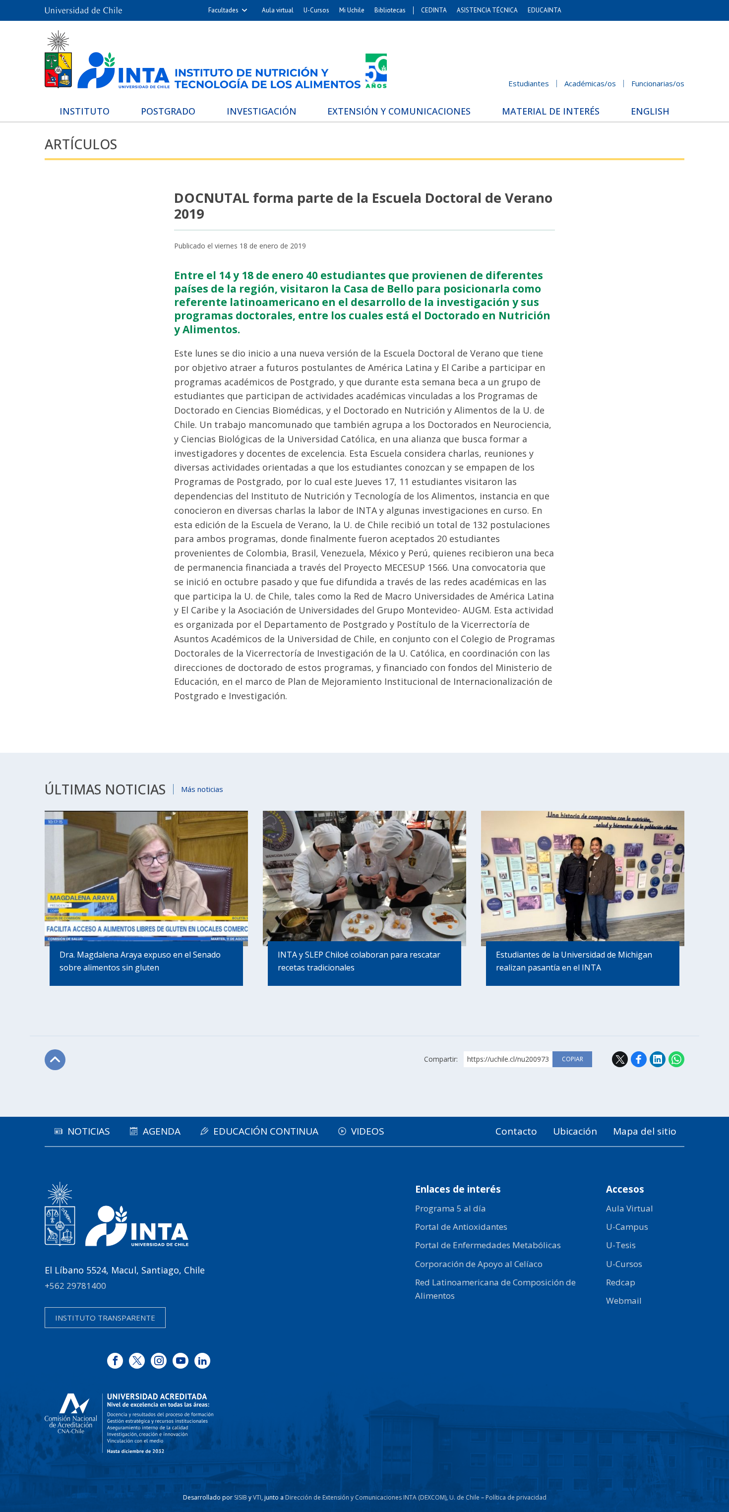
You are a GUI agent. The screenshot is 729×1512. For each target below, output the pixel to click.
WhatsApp (676, 1059)
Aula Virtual (629, 1208)
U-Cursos (316, 10)
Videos (367, 1131)
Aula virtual (278, 10)
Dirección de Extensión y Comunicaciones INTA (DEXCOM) (365, 1497)
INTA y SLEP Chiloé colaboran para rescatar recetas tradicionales (359, 961)
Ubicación (575, 1131)
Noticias (88, 1131)
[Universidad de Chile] (83, 10)
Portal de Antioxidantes (461, 1226)
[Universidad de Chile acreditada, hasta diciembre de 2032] (129, 1423)
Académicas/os (590, 83)
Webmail (624, 1300)
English (650, 111)
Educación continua (265, 1131)
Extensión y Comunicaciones (399, 111)
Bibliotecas (390, 10)
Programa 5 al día (450, 1208)
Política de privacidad (516, 1497)
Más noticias (202, 789)
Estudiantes (528, 83)
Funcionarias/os (657, 83)
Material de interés (551, 111)
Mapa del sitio (644, 1131)
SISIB (240, 1497)
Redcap (620, 1282)
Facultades (223, 10)
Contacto (516, 1131)
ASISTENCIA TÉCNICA (487, 10)
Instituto (85, 111)
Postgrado (168, 111)
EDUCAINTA (544, 10)
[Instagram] (159, 1361)
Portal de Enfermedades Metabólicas (488, 1245)
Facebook (639, 1059)
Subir (55, 1059)
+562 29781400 (75, 1285)
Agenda (162, 1131)
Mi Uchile (351, 10)
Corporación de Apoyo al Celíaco (479, 1264)
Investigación (262, 111)
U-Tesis (621, 1245)
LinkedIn (658, 1059)
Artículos (81, 144)
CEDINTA (434, 10)
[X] (137, 1361)
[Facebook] (115, 1361)
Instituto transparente (105, 1318)
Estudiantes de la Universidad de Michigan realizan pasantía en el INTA (574, 961)
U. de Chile (464, 1497)
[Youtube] (180, 1361)
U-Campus (627, 1226)
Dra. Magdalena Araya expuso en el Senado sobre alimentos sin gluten (140, 961)
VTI (257, 1497)
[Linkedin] (202, 1361)
